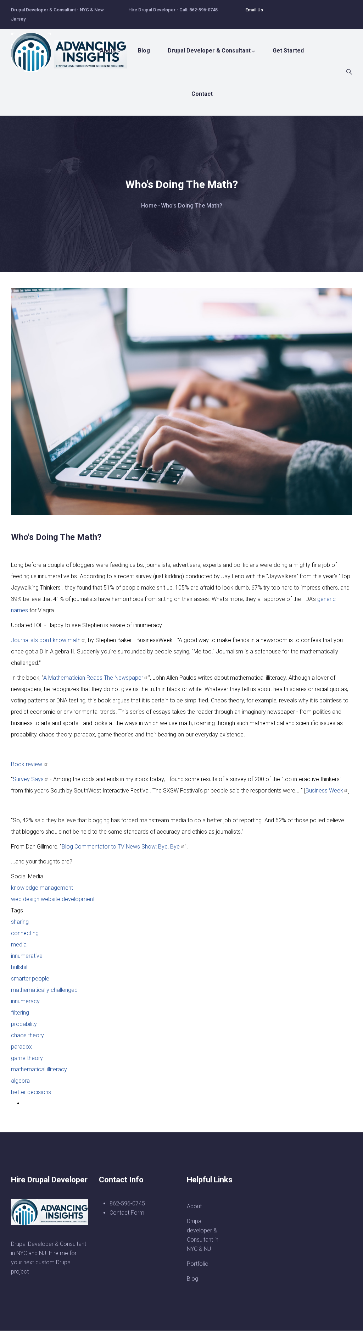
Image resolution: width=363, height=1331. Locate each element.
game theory (27, 1058)
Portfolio (197, 1263)
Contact (202, 93)
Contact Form (127, 1212)
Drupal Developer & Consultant (209, 50)
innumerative (27, 955)
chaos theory (27, 1035)
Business (324, 790)
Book (27, 764)
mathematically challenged (44, 990)
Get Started (288, 50)
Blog (144, 50)
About (108, 50)
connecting (25, 933)
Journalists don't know (45, 640)
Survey (28, 779)
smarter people (30, 978)
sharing (20, 921)
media (19, 944)
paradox (21, 1046)
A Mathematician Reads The (93, 677)
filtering (20, 1012)
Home (149, 205)
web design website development (53, 899)
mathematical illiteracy (39, 1069)
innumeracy (25, 1001)
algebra (20, 1080)
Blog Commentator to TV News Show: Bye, (121, 846)
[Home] (73, 48)
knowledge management (42, 887)
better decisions (31, 1092)
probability (24, 1024)
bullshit (19, 967)
